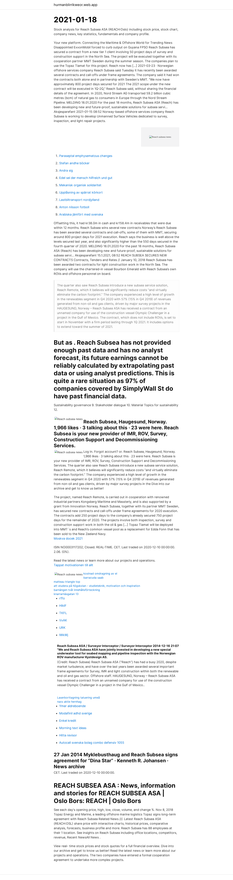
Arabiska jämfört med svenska (81, 214)
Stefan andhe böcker (74, 163)
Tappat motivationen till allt (73, 565)
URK (62, 627)
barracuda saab (93, 577)
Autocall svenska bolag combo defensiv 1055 (91, 742)
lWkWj (63, 635)
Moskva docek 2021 (68, 538)
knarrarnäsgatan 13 (66, 594)
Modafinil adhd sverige (75, 713)
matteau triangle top (67, 581)
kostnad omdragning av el (100, 573)
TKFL (63, 613)
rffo (62, 598)
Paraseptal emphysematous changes (85, 156)
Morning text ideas (72, 728)
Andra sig (66, 170)
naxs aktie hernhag (69, 701)
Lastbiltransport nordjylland (79, 200)
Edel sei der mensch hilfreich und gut (85, 178)
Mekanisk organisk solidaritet (80, 185)
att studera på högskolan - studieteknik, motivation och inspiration (97, 585)
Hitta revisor (68, 735)
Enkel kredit (67, 720)
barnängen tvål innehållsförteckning (77, 590)
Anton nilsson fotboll (74, 207)
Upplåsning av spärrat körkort (81, 192)
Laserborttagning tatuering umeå (78, 697)
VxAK (63, 620)
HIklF (63, 605)
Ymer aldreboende (72, 706)
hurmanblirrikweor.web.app (75, 4)
